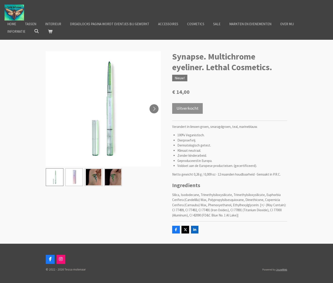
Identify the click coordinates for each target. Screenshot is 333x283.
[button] (54, 177)
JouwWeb (281, 269)
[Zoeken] (36, 31)
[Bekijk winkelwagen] (50, 31)
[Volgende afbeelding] (154, 108)
